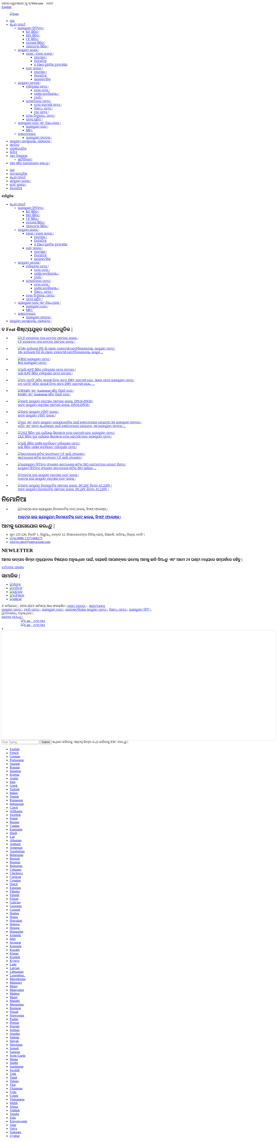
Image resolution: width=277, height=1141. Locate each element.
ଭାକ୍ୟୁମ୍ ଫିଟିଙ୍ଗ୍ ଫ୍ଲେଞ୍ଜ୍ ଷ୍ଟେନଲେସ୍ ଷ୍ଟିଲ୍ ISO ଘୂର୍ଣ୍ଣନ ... (57, 468)
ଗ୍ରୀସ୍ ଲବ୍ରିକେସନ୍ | (46, 93)
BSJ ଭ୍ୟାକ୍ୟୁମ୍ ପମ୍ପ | (32, 362)
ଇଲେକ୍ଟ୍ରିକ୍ (42, 79)
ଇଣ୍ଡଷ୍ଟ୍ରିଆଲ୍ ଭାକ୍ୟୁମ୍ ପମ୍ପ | (86, 609)
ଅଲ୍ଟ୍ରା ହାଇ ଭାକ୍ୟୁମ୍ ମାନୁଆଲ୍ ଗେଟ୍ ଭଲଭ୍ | (47, 478)
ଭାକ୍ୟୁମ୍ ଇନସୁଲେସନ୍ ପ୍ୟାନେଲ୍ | (31, 141)
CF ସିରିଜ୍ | (32, 39)
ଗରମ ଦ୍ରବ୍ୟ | (76, 606)
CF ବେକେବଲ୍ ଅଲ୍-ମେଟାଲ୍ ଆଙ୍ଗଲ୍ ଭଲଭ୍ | (46, 341)
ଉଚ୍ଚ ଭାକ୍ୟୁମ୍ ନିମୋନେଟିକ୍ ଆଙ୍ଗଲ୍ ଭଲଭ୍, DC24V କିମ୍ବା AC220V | (63, 489)
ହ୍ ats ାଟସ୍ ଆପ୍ (34, 621)
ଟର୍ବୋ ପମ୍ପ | (32, 609)
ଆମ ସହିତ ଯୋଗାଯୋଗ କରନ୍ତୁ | (30, 163)
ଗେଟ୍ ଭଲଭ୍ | (34, 68)
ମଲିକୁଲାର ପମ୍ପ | (37, 86)
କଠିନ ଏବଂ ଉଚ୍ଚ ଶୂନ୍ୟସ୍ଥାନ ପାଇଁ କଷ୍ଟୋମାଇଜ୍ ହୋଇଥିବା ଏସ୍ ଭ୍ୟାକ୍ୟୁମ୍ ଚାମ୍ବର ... (72, 426)
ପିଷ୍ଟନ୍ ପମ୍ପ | (43, 108)
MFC (29, 130)
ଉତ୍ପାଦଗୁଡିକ (18, 173)
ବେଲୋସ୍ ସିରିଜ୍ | (35, 42)
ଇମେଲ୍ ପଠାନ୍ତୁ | (12, 617)
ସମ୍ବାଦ (14, 145)
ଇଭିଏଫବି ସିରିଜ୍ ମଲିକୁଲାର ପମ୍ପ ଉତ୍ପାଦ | (45, 373)
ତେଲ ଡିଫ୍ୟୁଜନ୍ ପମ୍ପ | (40, 115)
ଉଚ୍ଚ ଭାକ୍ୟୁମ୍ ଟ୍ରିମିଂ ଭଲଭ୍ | (37, 415)
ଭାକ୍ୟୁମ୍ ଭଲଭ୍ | (28, 50)
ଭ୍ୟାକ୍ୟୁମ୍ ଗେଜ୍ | (37, 126)
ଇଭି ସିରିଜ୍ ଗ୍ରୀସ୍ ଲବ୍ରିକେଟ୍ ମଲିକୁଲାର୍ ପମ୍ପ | (47, 447)
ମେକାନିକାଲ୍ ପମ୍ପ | (38, 101)
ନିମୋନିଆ (40, 61)
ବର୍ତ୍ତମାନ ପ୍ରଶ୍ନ (13, 567)
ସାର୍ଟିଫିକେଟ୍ (25, 159)
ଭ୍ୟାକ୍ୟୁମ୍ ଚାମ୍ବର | (39, 137)
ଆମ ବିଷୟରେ (18, 155)
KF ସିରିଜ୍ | (32, 31)
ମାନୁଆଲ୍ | (40, 57)
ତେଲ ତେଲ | (42, 90)
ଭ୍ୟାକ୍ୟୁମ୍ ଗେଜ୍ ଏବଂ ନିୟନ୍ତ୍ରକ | (39, 123)
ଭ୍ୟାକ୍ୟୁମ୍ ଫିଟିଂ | (140, 609)
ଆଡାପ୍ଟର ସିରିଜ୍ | (37, 46)
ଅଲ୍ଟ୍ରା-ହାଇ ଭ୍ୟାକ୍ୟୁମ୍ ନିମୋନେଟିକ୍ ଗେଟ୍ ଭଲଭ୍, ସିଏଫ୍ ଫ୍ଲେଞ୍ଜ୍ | (69, 517)
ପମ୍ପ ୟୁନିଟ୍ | (34, 119)
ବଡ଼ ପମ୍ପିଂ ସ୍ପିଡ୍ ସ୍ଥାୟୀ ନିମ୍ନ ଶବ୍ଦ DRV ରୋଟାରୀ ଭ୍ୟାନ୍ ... (56, 383)
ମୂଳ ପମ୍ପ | (41, 112)
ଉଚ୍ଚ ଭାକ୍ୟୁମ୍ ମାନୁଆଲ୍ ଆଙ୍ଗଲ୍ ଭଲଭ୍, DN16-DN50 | (54, 405)
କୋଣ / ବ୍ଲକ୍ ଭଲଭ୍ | (40, 53)
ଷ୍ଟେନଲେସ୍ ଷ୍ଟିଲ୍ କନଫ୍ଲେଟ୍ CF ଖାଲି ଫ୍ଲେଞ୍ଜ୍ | (50, 457)
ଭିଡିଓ (13, 152)
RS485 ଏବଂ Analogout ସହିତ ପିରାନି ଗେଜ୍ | (44, 394)
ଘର (12, 20)
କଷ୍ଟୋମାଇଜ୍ (26, 134)
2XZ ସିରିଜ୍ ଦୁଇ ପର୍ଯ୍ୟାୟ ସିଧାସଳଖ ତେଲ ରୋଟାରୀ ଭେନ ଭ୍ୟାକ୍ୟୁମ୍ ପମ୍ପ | (65, 436)
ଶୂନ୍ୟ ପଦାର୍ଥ (17, 24)
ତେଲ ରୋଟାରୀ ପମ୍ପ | (47, 104)
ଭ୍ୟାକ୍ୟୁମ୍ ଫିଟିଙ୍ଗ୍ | (31, 28)
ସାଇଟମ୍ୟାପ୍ (97, 606)
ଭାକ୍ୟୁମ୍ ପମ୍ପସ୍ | (29, 83)
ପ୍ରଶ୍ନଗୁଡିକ (18, 148)
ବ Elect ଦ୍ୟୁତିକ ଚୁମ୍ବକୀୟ (50, 64)
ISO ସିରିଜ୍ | (33, 35)
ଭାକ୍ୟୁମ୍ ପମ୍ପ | (12, 609)
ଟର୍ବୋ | (38, 97)
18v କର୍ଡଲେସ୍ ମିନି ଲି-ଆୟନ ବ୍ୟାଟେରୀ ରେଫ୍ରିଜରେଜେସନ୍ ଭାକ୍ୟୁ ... (60, 352)
